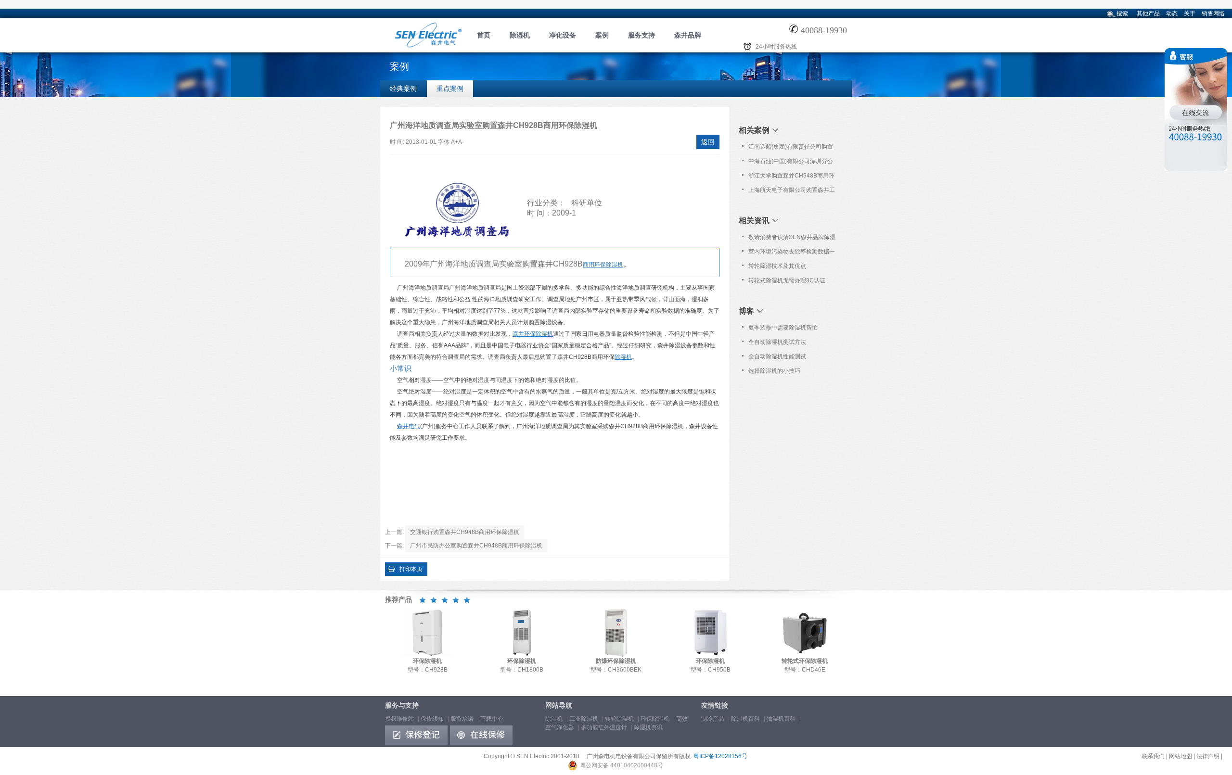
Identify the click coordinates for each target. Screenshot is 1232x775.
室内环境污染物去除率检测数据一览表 (791, 253)
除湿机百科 (745, 718)
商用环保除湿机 (603, 264)
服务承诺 (462, 718)
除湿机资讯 (648, 727)
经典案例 (403, 88)
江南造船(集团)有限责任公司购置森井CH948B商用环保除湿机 (790, 148)
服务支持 (641, 35)
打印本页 (411, 569)
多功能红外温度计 (604, 727)
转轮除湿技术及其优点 (777, 266)
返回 (708, 142)
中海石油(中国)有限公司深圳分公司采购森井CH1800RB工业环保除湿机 (792, 163)
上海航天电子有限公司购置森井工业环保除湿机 (791, 192)
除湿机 (520, 35)
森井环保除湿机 (533, 333)
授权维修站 (399, 718)
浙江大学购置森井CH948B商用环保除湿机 (791, 177)
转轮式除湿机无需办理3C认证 (786, 280)
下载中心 (491, 718)
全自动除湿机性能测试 (777, 356)
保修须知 (432, 718)
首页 (483, 35)
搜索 (1122, 13)
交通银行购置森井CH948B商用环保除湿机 (464, 532)
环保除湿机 (655, 718)
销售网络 (1213, 13)
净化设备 (562, 35)
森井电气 (408, 426)
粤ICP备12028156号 (720, 756)
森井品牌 (687, 35)
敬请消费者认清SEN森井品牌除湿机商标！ (791, 239)
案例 (602, 35)
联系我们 (1153, 756)
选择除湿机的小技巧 (774, 371)
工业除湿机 (583, 718)
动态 (1172, 13)
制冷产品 (712, 718)
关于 (1189, 13)
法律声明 (1207, 756)
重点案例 (449, 88)
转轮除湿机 (619, 718)
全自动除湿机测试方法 (777, 342)
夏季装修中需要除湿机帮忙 (783, 327)
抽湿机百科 (781, 718)
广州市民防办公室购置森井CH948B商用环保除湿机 (476, 545)
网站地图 (1180, 756)
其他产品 (1148, 13)
